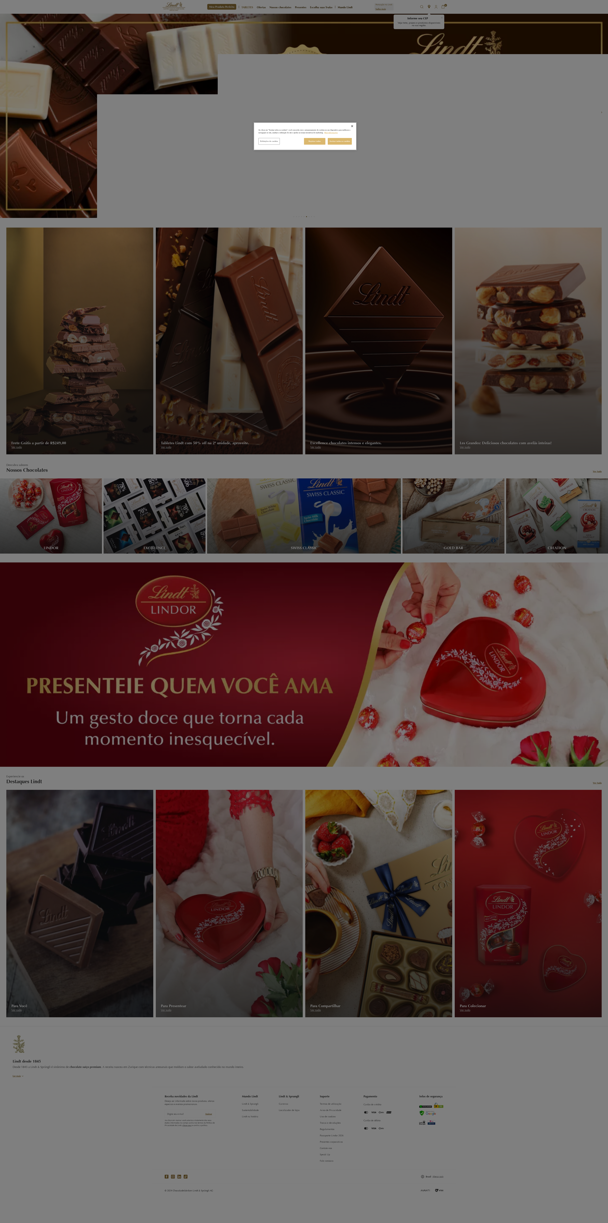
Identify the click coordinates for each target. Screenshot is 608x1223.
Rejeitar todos (315, 141)
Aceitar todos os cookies (339, 141)
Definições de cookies (269, 141)
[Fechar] (352, 126)
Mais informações (331, 133)
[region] (305, 136)
